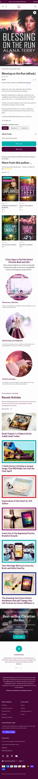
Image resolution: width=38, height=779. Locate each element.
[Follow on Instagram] (7, 756)
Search (23, 705)
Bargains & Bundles (7, 717)
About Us (4, 747)
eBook (5, 128)
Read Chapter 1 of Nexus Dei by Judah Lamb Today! (17, 434)
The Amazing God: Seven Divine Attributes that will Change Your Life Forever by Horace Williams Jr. (18, 600)
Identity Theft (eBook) (26, 205)
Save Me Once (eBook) (26, 244)
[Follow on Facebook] (3, 756)
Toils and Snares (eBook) (9, 244)
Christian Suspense (7, 708)
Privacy (23, 714)
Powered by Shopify (21, 774)
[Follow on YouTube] (16, 756)
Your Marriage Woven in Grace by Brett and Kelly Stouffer (17, 566)
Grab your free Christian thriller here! (15, 1)
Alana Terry (5, 76)
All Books (4, 705)
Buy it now (19, 149)
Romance (4, 714)
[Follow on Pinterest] (12, 756)
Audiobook (24, 128)
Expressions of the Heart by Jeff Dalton (17, 502)
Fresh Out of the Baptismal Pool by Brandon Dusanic (18, 534)
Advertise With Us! (7, 750)
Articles (23, 708)
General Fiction (6, 711)
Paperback (14, 128)
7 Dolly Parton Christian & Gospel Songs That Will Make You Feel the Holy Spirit (18, 468)
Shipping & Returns (26, 711)
